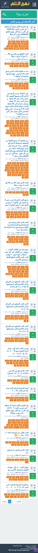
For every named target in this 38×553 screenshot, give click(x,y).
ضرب (8, 212)
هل (27, 41)
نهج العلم (18, 457)
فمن (18, 133)
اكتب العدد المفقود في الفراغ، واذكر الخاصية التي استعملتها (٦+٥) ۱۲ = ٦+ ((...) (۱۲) (16, 284)
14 (27, 86)
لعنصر (17, 459)
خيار (7, 168)
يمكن (9, 175)
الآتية (18, 41)
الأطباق (14, 175)
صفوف (22, 269)
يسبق (7, 83)
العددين (13, 63)
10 (8, 130)
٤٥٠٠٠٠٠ (16, 427)
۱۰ (27, 269)
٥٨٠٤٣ (18, 383)
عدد (18, 135)
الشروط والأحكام (31, 547)
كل (13, 172)
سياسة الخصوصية (17, 545)
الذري (21, 459)
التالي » (18, 501)
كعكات (18, 271)
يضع (27, 266)
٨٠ (27, 365)
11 (8, 217)
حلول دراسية (8, 59)
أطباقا (9, 163)
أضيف (16, 214)
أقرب (16, 46)
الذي (12, 83)
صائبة (13, 41)
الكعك (26, 276)
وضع (22, 170)
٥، (12, 444)
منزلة (7, 360)
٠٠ (11, 363)
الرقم (12, 121)
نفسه (13, 170)
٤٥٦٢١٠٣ (25, 425)
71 (27, 66)
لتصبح (21, 239)
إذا (7, 123)
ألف (8, 46)
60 (6, 192)
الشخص (8, 133)
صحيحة (26, 88)
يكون (26, 48)
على (27, 121)
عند (19, 44)
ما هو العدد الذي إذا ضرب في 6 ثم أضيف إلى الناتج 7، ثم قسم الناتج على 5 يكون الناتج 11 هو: (16, 202)
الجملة (16, 239)
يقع (18, 380)
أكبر (22, 135)
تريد (27, 163)
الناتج (22, 48)
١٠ (22, 271)
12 (16, 168)
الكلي (12, 274)
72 (20, 66)
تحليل (26, 477)
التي (21, 123)
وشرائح (26, 172)
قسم (23, 217)
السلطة (22, 165)
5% (14, 192)
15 (27, 128)
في (8, 121)
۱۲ (24, 298)
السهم (11, 123)
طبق (9, 172)
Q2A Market (33, 549)
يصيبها (17, 123)
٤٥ (6, 318)
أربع (27, 133)
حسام (15, 128)
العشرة (21, 363)
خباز (23, 266)
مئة (12, 46)
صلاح (21, 130)
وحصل (20, 128)
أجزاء (26, 363)
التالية (26, 242)
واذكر (26, 296)
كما (23, 86)
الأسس (14, 276)
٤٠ (15, 496)
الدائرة (26, 123)
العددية (11, 239)
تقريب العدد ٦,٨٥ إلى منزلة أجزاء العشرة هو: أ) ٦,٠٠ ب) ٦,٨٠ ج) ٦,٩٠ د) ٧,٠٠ (17, 351)
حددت (26, 83)
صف (27, 271)
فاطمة (21, 83)
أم (9, 41)
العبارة (22, 41)
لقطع (7, 274)
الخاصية (21, 296)
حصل (26, 126)
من (14, 135)
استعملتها (11, 296)
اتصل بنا (34, 545)
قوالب (26, 274)
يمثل (18, 192)
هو (23, 66)
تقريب (14, 44)
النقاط (21, 121)
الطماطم (7, 170)
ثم (20, 214)
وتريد (26, 170)
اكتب (21, 274)
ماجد (22, 126)
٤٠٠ (11, 496)
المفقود (17, 294)
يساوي (8, 459)
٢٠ (15, 400)
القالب (14, 266)
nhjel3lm (17, 39)
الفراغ (26, 239)
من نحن (27, 545)
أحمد (6, 126)
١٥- (6, 340)
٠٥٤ (11, 400)
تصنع (14, 163)
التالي (22, 442)
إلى (20, 46)
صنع (10, 271)
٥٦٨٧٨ (26, 383)
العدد (10, 44)
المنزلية (21, 397)
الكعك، (13, 269)
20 (17, 126)
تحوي (16, 130)
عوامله (9, 477)
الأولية (26, 479)
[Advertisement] (19, 524)
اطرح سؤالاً (22, 14)
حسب (16, 121)
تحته (8, 397)
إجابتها (11, 86)
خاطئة (26, 44)
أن (17, 163)
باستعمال (16, 165)
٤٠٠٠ (7, 496)
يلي (20, 86)
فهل (16, 86)
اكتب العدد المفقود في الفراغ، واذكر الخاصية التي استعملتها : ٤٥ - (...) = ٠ (16, 306)
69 (8, 63)
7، (27, 217)
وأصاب (26, 130)
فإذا (14, 271)
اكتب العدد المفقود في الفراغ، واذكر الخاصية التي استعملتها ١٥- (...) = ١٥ (16, 328)
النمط (13, 442)
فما (27, 175)
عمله (26, 177)
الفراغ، (7, 294)
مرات (22, 133)
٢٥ (6, 442)
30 (11, 128)
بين (17, 63)
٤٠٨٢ (22, 496)
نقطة (14, 126)
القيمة (23, 494)
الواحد (9, 266)
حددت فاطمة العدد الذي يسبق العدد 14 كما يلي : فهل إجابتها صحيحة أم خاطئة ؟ (16, 73)
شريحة (11, 168)
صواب (10, 48)
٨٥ (14, 360)
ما (27, 212)
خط (27, 400)
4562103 (25, 46)
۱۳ (13, 242)
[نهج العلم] (20, 3)
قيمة (27, 397)
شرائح (7, 165)
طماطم (26, 168)
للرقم (16, 397)
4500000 (16, 48)
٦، (24, 444)
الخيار (21, 172)
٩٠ (20, 365)
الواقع (21, 63)
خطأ (6, 48)
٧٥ (18, 444)
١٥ (27, 343)
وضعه (13, 237)
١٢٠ (17, 477)
